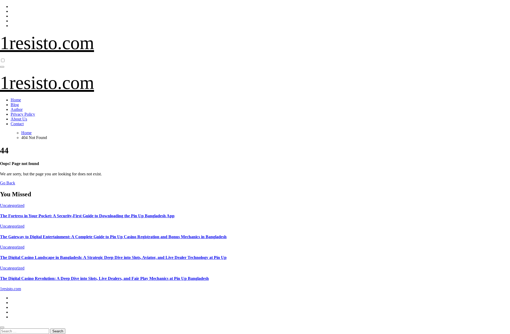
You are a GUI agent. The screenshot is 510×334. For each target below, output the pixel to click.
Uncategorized (12, 205)
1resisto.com (47, 43)
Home (16, 100)
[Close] (2, 327)
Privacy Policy (23, 114)
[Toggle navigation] (2, 67)
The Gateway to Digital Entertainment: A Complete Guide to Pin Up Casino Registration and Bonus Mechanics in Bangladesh (113, 237)
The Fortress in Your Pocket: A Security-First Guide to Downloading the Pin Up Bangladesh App (87, 216)
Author (17, 109)
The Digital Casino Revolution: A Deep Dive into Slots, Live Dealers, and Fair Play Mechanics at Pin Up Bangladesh (104, 278)
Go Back (7, 183)
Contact (17, 124)
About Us (19, 119)
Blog (15, 104)
